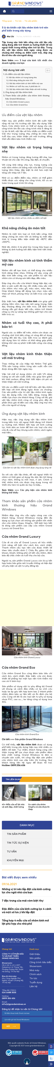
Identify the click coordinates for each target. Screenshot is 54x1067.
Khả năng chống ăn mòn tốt (21, 80)
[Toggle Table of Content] (46, 70)
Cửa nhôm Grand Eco (19, 105)
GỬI (8, 1026)
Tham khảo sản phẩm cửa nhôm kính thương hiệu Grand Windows (27, 97)
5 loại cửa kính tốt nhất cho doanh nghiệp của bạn (27, 61)
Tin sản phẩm (30, 21)
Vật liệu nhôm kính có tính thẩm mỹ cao (26, 83)
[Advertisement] (27, 598)
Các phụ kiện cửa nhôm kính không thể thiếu (27, 491)
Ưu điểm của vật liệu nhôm (17, 74)
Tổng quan (7, 21)
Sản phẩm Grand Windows (29, 739)
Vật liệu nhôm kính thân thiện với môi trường (28, 89)
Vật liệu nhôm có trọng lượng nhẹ (23, 77)
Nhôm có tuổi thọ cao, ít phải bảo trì (24, 86)
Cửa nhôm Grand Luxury (19, 102)
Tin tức (18, 21)
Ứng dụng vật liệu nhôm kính (18, 92)
